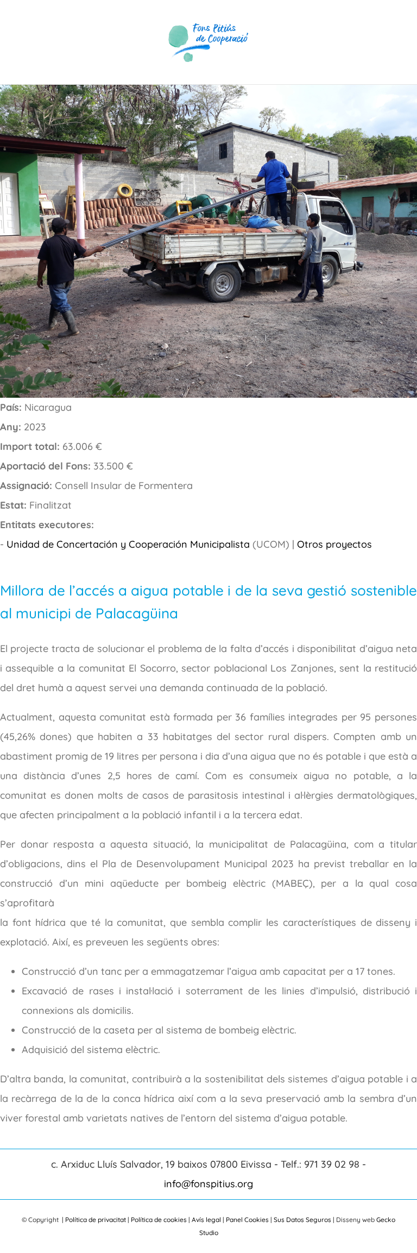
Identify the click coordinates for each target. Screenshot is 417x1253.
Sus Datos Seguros (302, 1220)
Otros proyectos (334, 544)
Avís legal (206, 1220)
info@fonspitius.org (208, 1183)
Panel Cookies (247, 1220)
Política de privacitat (95, 1220)
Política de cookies (159, 1220)
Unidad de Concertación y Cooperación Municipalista (128, 544)
